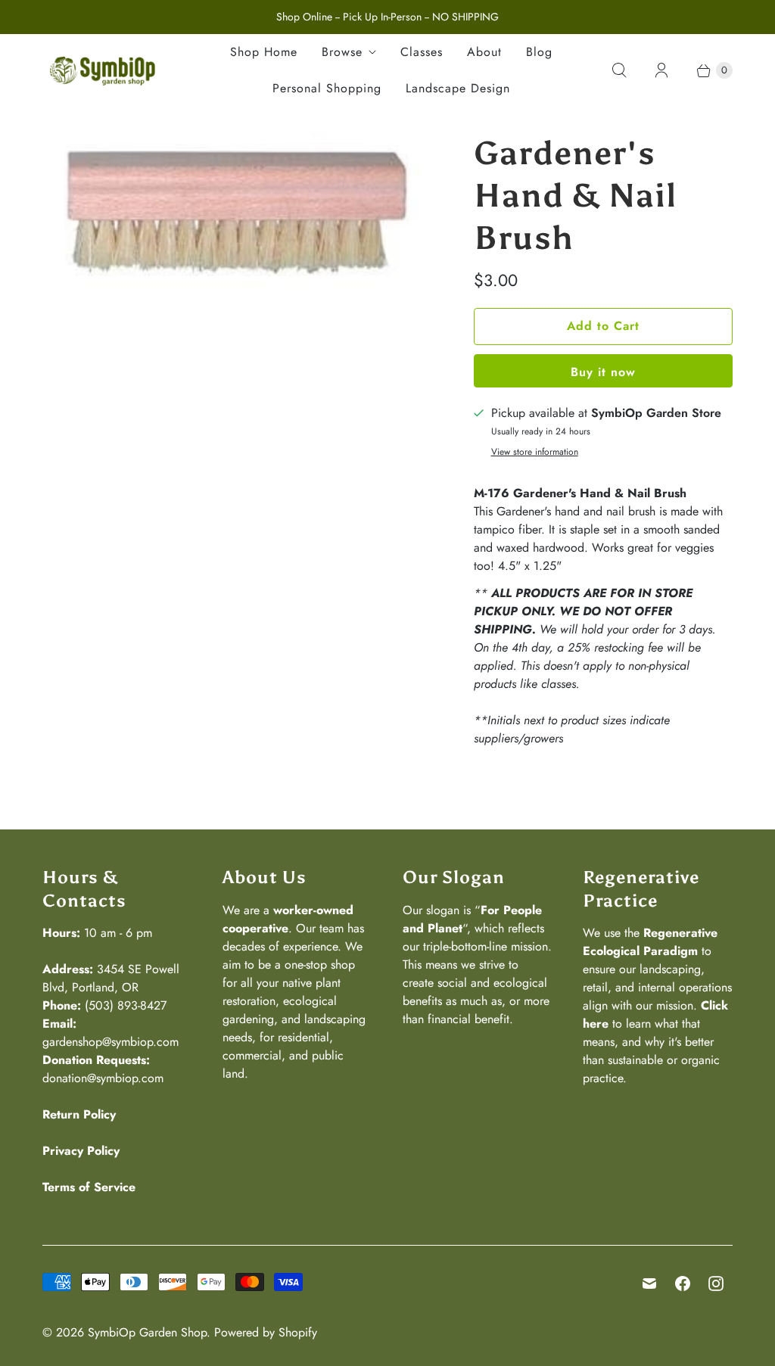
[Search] (619, 70)
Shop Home (263, 52)
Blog (539, 52)
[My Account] (661, 70)
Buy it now (603, 372)
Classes (421, 52)
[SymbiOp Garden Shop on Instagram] (716, 1283)
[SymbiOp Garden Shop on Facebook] (682, 1283)
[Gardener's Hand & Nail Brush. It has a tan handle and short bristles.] (236, 210)
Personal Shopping (326, 88)
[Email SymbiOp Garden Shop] (649, 1283)
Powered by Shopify (265, 1332)
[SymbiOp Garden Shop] (102, 70)
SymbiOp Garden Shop (147, 1332)
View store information (534, 452)
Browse (342, 52)
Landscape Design (458, 88)
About (484, 52)
